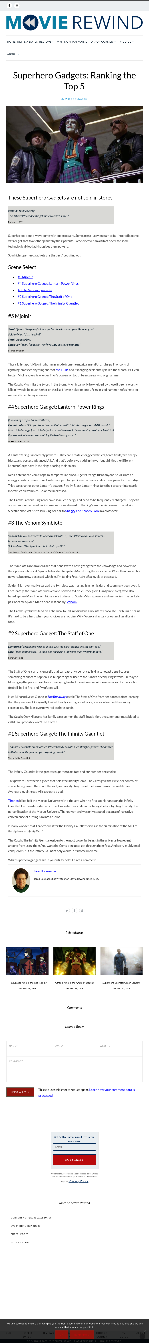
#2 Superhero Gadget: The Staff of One (45, 297)
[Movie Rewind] (74, 23)
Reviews (45, 41)
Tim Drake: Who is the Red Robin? (27, 982)
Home (11, 41)
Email (59, 1045)
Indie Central (20, 1242)
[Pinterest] (82, 910)
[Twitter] (67, 910)
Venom (72, 602)
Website (105, 1045)
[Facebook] (9, 6)
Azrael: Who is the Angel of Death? (74, 982)
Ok (61, 1334)
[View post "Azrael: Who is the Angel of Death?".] (74, 961)
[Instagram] (17, 6)
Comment (16, 1061)
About (12, 54)
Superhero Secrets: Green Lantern (121, 982)
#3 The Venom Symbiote (35, 290)
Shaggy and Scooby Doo (82, 511)
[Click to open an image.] (74, 144)
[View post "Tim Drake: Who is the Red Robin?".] (27, 961)
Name (13, 1045)
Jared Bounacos (74, 99)
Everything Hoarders (25, 1225)
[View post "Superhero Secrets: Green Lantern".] (121, 961)
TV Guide (124, 41)
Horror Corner (100, 41)
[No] (144, 1331)
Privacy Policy (78, 1181)
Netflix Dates (27, 41)
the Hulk (62, 370)
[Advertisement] (74, 1286)
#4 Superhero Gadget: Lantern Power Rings (48, 283)
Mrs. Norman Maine (72, 41)
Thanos (13, 801)
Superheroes (19, 1234)
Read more (82, 1334)
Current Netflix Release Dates (31, 1217)
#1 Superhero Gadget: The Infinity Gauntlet (48, 303)
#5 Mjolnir (25, 277)
